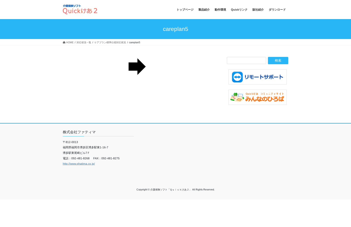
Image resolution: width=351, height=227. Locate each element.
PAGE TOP (339, 216)
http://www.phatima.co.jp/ (79, 163)
